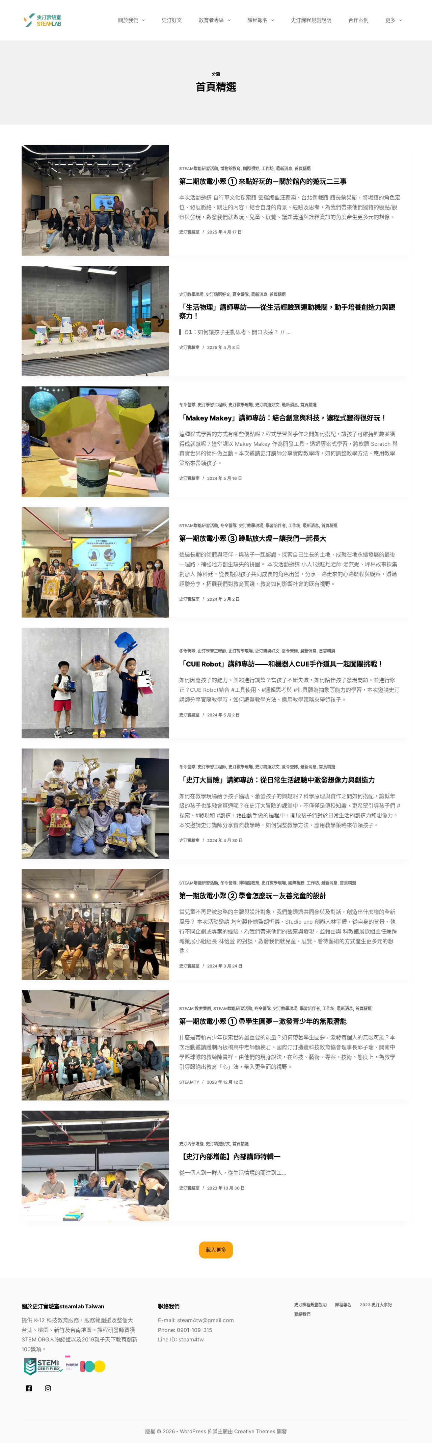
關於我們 (128, 20)
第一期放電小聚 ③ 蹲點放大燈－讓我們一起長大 (252, 539)
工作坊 (268, 168)
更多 (390, 20)
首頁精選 (303, 168)
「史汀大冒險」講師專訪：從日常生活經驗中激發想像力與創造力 (277, 780)
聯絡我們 (302, 1314)
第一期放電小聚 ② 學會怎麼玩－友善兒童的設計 (252, 896)
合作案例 (358, 20)
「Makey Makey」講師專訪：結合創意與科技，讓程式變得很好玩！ (283, 418)
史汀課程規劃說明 (311, 20)
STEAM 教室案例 (195, 1008)
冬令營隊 (187, 404)
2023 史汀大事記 (376, 1304)
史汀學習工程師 (212, 404)
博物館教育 (230, 168)
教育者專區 (211, 20)
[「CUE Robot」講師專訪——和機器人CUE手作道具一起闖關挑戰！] (95, 683)
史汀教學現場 (191, 294)
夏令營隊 (241, 294)
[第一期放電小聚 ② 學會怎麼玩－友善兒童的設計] (95, 924)
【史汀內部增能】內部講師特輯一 (229, 1157)
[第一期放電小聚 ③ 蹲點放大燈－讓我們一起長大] (95, 562)
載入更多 (216, 1250)
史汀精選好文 (218, 294)
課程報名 (257, 20)
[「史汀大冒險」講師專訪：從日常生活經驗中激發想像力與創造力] (95, 803)
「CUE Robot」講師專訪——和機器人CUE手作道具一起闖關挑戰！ (281, 664)
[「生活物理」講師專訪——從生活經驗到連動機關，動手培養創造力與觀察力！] (95, 321)
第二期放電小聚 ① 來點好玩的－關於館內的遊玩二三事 (263, 182)
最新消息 (284, 168)
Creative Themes (254, 1431)
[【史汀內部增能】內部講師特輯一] (95, 1166)
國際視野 (251, 168)
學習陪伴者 (276, 525)
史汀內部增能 (191, 1143)
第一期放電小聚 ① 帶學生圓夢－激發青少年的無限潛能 (263, 1021)
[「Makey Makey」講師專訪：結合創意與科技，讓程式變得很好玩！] (95, 441)
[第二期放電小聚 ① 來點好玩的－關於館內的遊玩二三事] (95, 200)
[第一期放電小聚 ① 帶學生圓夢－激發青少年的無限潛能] (95, 1045)
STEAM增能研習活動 (198, 168)
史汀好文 (172, 20)
